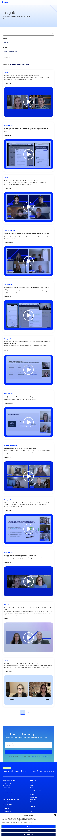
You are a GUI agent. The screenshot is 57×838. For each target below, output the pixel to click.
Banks (31, 785)
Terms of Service (42, 756)
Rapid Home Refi (7, 792)
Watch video (27, 83)
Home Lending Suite (9, 780)
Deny (28, 830)
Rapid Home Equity (8, 794)
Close (4, 790)
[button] (55, 815)
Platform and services (10, 445)
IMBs (31, 787)
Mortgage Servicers (35, 790)
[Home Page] (5, 2)
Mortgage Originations (9, 783)
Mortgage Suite (8, 125)
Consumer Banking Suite (11, 799)
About (31, 809)
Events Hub (33, 799)
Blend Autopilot (7, 811)
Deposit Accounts (7, 802)
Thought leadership (10, 230)
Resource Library (34, 797)
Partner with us (34, 802)
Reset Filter (7, 57)
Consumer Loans (7, 804)
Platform (6, 809)
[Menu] (53, 2)
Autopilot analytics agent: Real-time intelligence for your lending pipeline (28, 771)
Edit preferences (28, 834)
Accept (28, 826)
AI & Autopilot (8, 73)
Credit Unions (33, 783)
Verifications (6, 785)
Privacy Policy (34, 756)
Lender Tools (6, 787)
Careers (32, 811)
